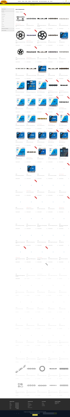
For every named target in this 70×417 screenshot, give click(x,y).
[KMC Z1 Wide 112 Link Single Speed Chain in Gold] (64, 385)
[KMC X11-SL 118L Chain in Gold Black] (53, 168)
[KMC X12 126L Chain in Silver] (53, 302)
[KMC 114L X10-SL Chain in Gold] (42, 185)
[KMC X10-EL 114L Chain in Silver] (64, 185)
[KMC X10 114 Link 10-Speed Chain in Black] (20, 369)
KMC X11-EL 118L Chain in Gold (62, 175)
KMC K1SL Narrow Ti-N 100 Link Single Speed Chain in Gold (42, 226)
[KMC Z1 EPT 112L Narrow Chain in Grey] (31, 118)
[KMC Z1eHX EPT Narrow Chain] (20, 152)
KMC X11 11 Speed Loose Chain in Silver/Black (42, 58)
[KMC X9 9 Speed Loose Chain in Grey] (53, 35)
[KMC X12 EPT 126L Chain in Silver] (53, 285)
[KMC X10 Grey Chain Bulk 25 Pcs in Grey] (53, 18)
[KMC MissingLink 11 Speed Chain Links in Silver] (31, 268)
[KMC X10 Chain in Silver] (64, 202)
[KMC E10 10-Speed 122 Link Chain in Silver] (53, 235)
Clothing (29, 1)
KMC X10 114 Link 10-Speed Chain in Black (20, 375)
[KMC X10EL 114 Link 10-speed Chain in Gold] (42, 385)
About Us (19, 1)
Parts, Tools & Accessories (43, 1)
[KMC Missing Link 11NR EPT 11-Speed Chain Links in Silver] (42, 252)
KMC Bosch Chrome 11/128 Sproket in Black (41, 375)
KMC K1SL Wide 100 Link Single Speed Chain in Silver (20, 242)
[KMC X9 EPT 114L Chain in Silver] (42, 135)
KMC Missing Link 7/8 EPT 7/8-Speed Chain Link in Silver (20, 392)
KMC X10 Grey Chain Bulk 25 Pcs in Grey (52, 25)
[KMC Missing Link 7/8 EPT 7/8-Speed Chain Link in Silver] (20, 385)
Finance (23, 1)
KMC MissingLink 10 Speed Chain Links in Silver (20, 25)
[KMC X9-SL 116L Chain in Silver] (31, 135)
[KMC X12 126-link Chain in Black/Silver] (20, 168)
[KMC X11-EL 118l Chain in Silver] (42, 68)
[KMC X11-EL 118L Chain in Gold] (64, 168)
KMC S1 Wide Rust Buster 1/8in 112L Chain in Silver (31, 226)
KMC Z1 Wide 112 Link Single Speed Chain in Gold (63, 392)
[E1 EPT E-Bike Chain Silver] (64, 35)
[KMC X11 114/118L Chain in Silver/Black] (20, 218)
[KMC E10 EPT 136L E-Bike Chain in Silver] (42, 235)
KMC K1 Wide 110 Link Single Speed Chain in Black (64, 92)
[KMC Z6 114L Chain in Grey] (53, 102)
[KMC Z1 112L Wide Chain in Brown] (42, 85)
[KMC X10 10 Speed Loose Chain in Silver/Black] (31, 68)
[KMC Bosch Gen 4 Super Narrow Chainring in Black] (42, 35)
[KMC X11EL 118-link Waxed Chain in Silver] (64, 18)
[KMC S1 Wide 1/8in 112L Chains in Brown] (64, 68)
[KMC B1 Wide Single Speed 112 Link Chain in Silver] (20, 252)
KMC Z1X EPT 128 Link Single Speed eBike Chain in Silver (41, 359)
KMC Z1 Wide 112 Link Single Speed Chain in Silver (31, 359)
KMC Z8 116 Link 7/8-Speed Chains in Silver (41, 275)
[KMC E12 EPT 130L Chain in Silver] (31, 335)
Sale (48, 1)
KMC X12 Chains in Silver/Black (51, 75)
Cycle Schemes (43, 405)
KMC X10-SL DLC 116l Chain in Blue (41, 325)
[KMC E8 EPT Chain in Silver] (64, 318)
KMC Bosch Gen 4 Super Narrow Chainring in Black (41, 42)
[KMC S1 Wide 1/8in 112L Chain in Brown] (20, 85)
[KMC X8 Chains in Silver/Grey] (31, 152)
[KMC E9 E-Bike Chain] (64, 235)
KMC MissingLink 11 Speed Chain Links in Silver (31, 276)
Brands (51, 1)
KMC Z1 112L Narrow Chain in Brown (63, 125)
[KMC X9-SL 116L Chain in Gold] (53, 118)
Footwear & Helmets (35, 1)
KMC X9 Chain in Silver (29, 175)
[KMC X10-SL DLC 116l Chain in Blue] (42, 318)
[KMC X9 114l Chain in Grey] (53, 135)
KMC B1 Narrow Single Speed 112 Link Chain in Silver (63, 342)
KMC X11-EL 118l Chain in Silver (40, 75)
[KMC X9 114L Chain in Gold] (64, 135)
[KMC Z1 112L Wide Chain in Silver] (64, 102)
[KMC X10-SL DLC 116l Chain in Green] (31, 318)
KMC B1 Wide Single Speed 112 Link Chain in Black (53, 92)
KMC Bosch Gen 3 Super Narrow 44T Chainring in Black (20, 42)
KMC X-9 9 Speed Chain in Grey (62, 58)
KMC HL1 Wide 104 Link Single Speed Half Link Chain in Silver (63, 226)
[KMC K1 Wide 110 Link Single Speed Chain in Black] (64, 85)
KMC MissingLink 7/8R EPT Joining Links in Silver (31, 259)
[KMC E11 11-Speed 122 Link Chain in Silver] (53, 268)
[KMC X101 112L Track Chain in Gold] (42, 202)
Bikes (26, 1)
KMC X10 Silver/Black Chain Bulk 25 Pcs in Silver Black (41, 25)
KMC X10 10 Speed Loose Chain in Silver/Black (31, 75)
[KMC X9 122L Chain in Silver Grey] (20, 135)
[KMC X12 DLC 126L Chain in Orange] (64, 268)
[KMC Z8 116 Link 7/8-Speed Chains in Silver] (42, 268)
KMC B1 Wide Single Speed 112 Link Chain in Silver (20, 259)
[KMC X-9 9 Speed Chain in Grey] (64, 52)
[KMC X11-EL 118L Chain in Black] (31, 185)
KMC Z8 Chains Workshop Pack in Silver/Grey (31, 58)
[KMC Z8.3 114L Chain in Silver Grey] (20, 102)
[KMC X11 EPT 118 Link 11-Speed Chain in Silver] (64, 252)
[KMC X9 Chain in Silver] (31, 168)
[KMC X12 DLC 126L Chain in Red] (64, 152)
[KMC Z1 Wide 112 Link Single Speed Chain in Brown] (64, 369)
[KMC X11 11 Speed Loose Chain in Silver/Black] (42, 52)
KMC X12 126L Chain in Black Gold (19, 325)
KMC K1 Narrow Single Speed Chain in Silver (52, 225)
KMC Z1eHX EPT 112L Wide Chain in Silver (20, 125)
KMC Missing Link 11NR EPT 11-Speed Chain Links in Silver (42, 259)
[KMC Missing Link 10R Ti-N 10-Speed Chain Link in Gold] (20, 268)
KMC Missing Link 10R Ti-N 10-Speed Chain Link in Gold (20, 276)
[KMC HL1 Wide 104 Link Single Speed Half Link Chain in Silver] (64, 218)
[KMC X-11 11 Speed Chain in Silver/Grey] (20, 68)
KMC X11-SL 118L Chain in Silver (40, 175)
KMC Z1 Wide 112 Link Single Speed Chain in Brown (63, 376)
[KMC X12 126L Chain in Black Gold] (20, 318)
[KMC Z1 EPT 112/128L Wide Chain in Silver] (53, 152)
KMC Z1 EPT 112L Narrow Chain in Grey (31, 125)
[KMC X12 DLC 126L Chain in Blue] (31, 302)
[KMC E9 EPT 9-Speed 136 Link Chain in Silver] (53, 252)
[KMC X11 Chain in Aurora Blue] (31, 35)
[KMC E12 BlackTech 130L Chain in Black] (42, 335)
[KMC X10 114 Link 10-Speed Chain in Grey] (31, 369)
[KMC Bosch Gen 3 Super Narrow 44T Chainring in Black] (20, 35)
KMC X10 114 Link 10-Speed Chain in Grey (31, 375)
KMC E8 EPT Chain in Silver (62, 325)
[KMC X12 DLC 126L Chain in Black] (20, 302)
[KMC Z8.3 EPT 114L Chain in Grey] (31, 102)
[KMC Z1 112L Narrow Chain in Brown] (64, 118)
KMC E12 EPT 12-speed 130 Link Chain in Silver (20, 292)
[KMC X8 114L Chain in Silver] (42, 152)
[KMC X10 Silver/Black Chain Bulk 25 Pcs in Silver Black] (42, 18)
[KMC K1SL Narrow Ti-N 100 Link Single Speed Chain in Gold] (42, 218)
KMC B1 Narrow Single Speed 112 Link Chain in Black (53, 342)
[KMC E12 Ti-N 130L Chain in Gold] (20, 335)
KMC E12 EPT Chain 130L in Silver (30, 25)
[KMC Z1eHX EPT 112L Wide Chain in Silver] (20, 118)
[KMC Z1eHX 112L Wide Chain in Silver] (31, 285)
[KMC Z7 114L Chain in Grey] (42, 102)
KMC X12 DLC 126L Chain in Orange (63, 275)
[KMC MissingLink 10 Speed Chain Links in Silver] (20, 18)
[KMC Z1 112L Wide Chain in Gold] (42, 118)
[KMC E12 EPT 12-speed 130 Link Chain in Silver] (20, 285)
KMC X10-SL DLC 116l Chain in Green (30, 325)
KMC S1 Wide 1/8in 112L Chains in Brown (63, 75)
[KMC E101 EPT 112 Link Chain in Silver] (31, 235)
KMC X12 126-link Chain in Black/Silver (20, 175)
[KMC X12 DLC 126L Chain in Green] (64, 285)
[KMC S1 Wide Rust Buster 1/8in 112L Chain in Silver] (31, 218)
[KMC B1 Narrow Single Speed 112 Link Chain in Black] (53, 335)
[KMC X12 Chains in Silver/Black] (53, 68)
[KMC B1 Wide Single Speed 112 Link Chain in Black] (53, 85)
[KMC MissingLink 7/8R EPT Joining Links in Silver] (31, 252)
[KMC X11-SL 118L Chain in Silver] (42, 168)
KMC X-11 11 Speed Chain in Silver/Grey (20, 75)
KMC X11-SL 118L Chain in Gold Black (52, 175)
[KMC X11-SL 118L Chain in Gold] (20, 185)
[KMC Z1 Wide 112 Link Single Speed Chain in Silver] (31, 352)
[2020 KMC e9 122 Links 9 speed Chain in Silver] (20, 352)
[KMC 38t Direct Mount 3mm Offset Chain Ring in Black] (20, 52)
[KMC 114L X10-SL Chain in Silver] (53, 185)
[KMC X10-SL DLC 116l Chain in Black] (53, 318)
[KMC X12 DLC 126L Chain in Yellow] (42, 285)
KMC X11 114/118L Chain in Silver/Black (20, 225)
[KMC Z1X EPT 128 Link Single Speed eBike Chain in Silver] (42, 352)
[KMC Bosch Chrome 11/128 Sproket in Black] (42, 369)
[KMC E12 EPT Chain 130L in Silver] (31, 18)
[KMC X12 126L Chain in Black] (64, 302)
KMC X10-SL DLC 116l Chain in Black (52, 325)
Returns (28, 406)
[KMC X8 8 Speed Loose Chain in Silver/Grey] (53, 52)
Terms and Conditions (30, 407)
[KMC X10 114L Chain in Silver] (53, 202)
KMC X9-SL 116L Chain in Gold (51, 125)
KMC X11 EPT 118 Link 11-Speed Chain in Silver (63, 259)
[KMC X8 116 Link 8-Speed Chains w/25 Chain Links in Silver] (53, 352)
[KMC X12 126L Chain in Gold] (42, 302)
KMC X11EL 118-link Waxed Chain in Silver (63, 25)
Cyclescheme (29, 405)
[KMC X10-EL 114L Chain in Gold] (31, 202)
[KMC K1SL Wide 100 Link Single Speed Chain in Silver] (20, 235)
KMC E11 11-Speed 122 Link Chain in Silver (52, 275)
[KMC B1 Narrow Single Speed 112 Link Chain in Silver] (64, 335)
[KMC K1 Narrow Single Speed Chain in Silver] (53, 218)
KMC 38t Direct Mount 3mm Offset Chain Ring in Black (20, 59)
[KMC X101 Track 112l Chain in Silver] (20, 202)
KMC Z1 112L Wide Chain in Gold (40, 125)
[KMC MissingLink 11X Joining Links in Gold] (31, 85)
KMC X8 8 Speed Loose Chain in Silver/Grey (52, 58)
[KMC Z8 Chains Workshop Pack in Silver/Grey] (31, 52)
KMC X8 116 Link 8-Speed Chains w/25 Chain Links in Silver (53, 359)
